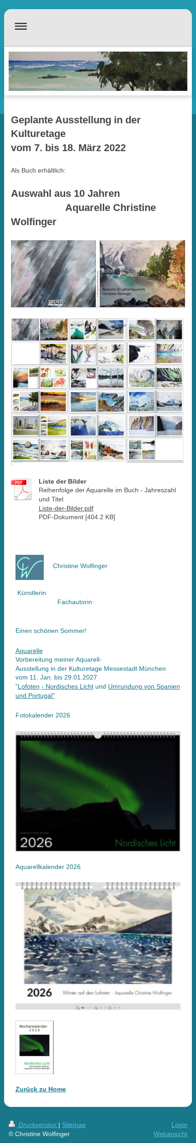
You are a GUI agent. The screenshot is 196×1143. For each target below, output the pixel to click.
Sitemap (74, 1124)
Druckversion (37, 1124)
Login (179, 1124)
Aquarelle (29, 650)
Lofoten (29, 686)
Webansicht (170, 1134)
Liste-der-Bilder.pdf (66, 508)
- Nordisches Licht (67, 686)
